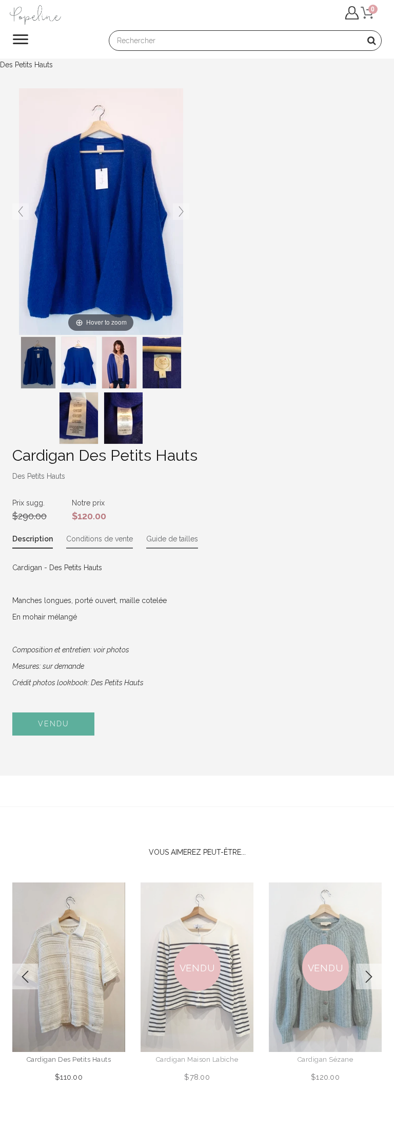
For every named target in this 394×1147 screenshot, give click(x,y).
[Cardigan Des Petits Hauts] (119, 362)
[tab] (32, 541)
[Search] (371, 40)
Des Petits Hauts (38, 476)
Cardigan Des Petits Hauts (69, 1059)
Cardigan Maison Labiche (197, 1059)
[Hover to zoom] (101, 211)
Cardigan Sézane (325, 1059)
